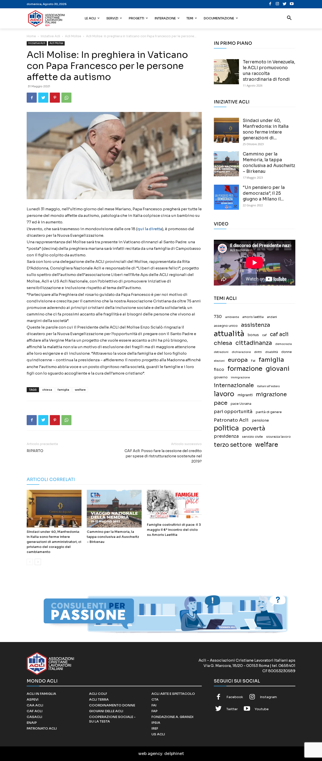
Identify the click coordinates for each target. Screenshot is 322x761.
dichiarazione (241, 352)
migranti (245, 395)
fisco (219, 369)
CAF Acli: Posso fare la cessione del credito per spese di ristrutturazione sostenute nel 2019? (163, 456)
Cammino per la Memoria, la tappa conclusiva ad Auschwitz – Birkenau (113, 537)
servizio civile (252, 437)
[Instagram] (277, 4)
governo (221, 377)
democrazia (283, 344)
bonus (253, 335)
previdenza (226, 436)
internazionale (234, 385)
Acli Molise (73, 36)
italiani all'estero (268, 386)
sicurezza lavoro (278, 436)
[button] (289, 18)
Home (31, 36)
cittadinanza (253, 343)
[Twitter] (284, 4)
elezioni (219, 361)
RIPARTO (35, 451)
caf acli (279, 334)
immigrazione (240, 377)
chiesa (47, 389)
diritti (258, 352)
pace (220, 403)
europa (238, 360)
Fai (253, 361)
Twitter (232, 709)
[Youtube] (291, 4)
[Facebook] (270, 4)
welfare (80, 389)
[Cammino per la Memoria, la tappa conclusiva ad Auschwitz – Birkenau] (114, 509)
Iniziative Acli (50, 36)
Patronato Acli (231, 420)
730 (218, 316)
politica (226, 428)
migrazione (271, 394)
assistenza (255, 325)
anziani (272, 317)
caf (264, 335)
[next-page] (38, 562)
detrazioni (221, 352)
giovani (278, 368)
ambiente (232, 317)
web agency (150, 753)
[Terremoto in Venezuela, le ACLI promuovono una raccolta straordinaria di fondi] (226, 71)
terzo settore (233, 445)
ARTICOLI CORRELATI (51, 479)
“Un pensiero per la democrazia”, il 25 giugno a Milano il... (264, 193)
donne (286, 352)
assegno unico (226, 326)
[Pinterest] (55, 98)
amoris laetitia (253, 317)
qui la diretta (149, 228)
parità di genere (269, 412)
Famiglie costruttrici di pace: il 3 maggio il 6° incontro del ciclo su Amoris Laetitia (174, 530)
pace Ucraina (241, 404)
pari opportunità (233, 411)
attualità (229, 333)
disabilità (271, 352)
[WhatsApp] (66, 98)
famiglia (63, 389)
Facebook (234, 697)
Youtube (262, 709)
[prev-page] (30, 562)
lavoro (224, 394)
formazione (244, 368)
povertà (253, 428)
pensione (260, 420)
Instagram (268, 697)
